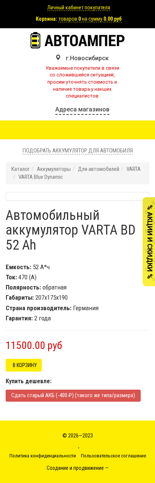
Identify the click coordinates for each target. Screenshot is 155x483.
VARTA (133, 169)
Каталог (20, 169)
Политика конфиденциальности (42, 456)
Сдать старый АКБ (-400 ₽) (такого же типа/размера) (73, 395)
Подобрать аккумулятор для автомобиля (78, 150)
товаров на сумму (90, 19)
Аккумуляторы (54, 169)
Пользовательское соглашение (113, 456)
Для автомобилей (98, 169)
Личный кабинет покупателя (78, 8)
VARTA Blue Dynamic (40, 177)
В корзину (24, 365)
